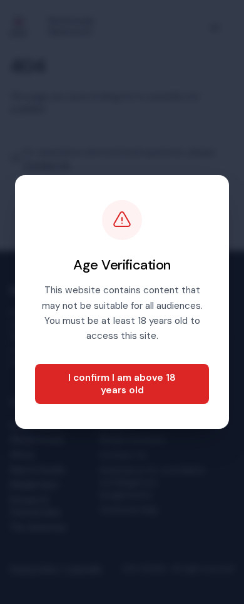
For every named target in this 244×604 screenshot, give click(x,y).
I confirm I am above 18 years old (122, 383)
